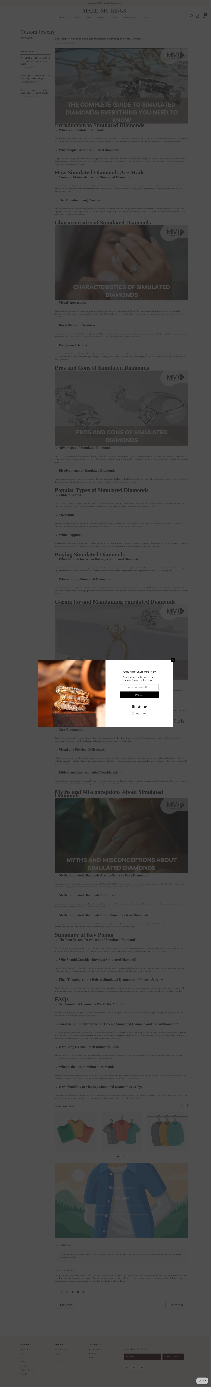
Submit (139, 695)
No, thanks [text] (140, 713)
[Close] (173, 660)
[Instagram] (133, 707)
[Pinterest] (139, 707)
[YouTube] (145, 707)
